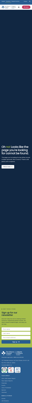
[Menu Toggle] (18, 7)
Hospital (3, 1)
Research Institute (15, 1)
